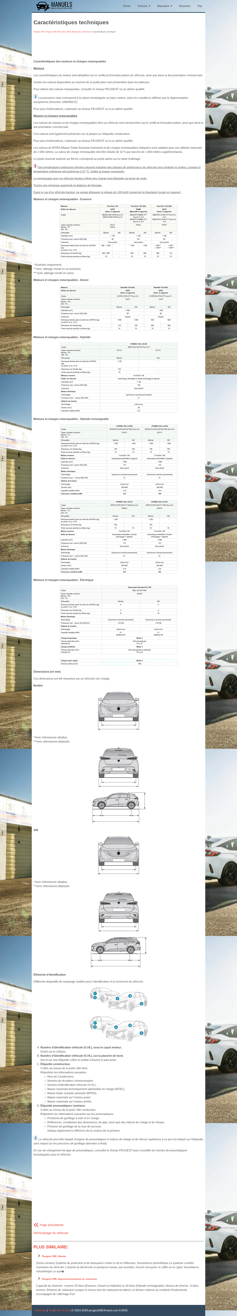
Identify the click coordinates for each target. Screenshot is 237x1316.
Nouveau (184, 6)
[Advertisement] (118, 46)
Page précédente (48, 1225)
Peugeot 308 (38, 32)
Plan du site (62, 1310)
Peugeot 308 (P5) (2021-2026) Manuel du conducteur (68, 32)
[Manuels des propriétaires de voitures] (55, 11)
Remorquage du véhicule (50, 1233)
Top (199, 6)
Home (126, 6)
